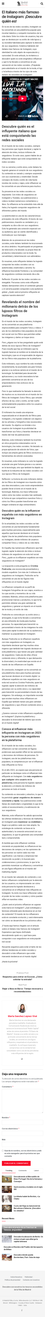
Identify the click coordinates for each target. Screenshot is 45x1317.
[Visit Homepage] (22, 3)
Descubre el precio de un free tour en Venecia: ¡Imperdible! (20, 1228)
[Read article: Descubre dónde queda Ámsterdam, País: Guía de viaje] (7, 1257)
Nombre (6, 1117)
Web (3, 1140)
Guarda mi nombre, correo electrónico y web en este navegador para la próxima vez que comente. (22, 1153)
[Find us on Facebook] (21, 1310)
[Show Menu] (3, 3)
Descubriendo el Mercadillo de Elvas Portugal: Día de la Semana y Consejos (28, 1179)
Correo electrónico (11, 1128)
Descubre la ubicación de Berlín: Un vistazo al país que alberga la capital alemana (28, 1239)
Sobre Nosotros (16, 1277)
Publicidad (28, 1277)
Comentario (8, 1086)
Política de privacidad (12, 1280)
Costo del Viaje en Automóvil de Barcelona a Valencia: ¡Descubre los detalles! (27, 1208)
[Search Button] (42, 3)
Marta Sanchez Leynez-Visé (22, 1016)
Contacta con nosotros (31, 1280)
